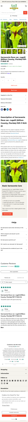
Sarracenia (10, 19)
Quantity (3, 77)
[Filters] (2, 282)
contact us (20, 157)
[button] (3, 51)
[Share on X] (5, 109)
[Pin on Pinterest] (10, 109)
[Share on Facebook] (2, 109)
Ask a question (14, 271)
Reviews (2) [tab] (7, 277)
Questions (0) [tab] (20, 277)
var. (14, 140)
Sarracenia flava (16, 19)
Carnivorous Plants (5, 19)
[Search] (25, 12)
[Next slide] (26, 51)
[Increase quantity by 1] (14, 80)
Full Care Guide (7, 214)
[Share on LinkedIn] (7, 109)
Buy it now (14, 90)
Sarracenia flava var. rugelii (23, 19)
